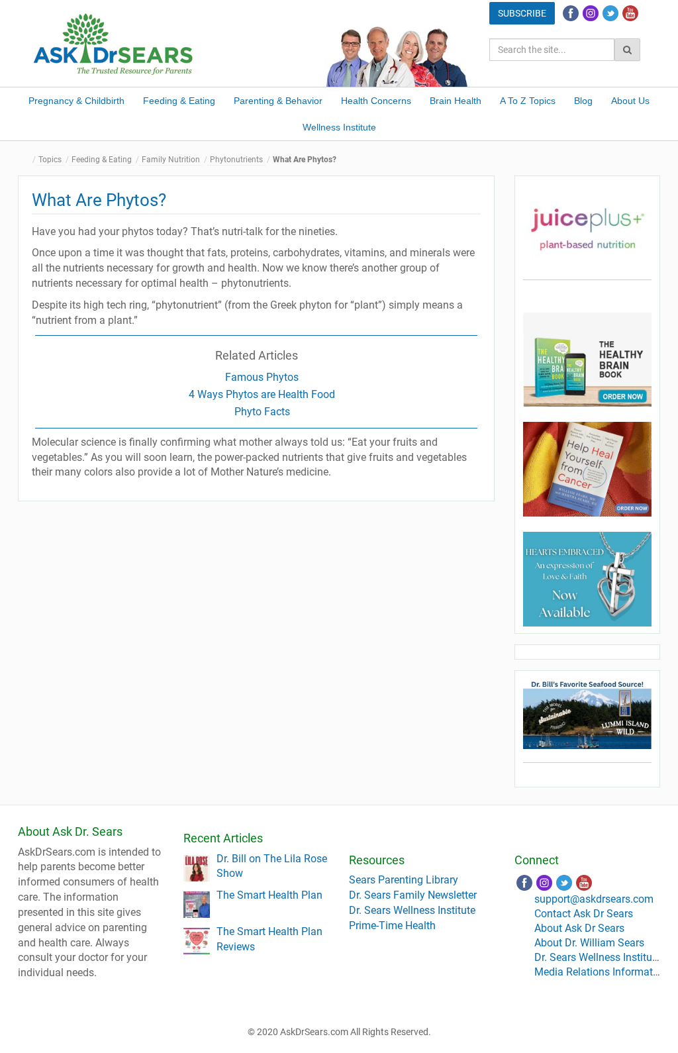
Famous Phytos (262, 377)
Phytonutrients (236, 159)
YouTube (630, 13)
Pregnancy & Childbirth (76, 100)
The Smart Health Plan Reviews (269, 939)
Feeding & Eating (179, 100)
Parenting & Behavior (278, 100)
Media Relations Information (600, 972)
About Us (630, 100)
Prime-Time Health (392, 925)
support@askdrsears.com (594, 899)
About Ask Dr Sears (579, 928)
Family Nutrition (171, 159)
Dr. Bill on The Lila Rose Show (272, 866)
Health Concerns (376, 100)
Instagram (591, 13)
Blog (583, 100)
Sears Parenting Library (403, 880)
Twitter (610, 13)
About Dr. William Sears (589, 942)
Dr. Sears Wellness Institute (412, 910)
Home (27, 160)
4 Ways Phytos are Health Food (262, 394)
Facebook (571, 13)
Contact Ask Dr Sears (583, 913)
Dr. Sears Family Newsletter (413, 895)
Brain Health (455, 100)
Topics (50, 159)
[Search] (627, 49)
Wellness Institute (339, 127)
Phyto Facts (262, 411)
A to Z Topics (528, 100)
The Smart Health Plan (269, 895)
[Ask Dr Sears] (114, 42)
